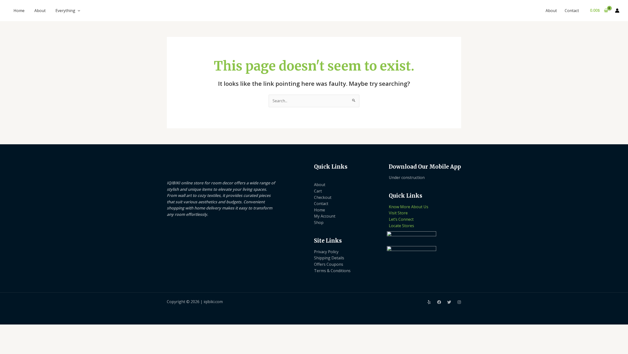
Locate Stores (401, 225)
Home (19, 10)
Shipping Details (329, 258)
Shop (319, 222)
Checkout (322, 197)
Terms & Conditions (332, 270)
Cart (318, 191)
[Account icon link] (617, 10)
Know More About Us (408, 206)
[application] (77, 10)
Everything (65, 10)
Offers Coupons (328, 264)
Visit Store (398, 213)
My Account (324, 216)
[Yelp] (429, 302)
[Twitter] (449, 302)
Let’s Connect (401, 219)
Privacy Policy (326, 251)
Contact (572, 10)
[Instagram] (459, 302)
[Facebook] (439, 302)
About (40, 10)
